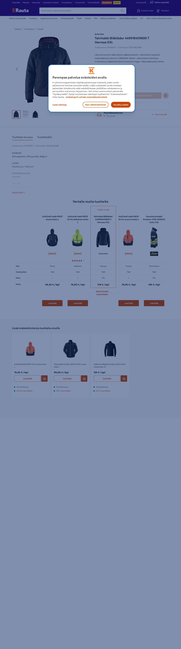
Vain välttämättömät (95, 105)
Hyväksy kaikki (120, 105)
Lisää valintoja (59, 105)
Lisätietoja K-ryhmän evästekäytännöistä (86, 97)
